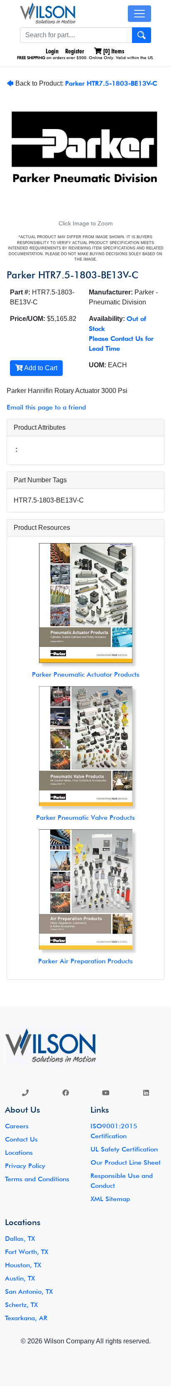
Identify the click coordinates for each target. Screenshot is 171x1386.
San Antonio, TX (29, 1291)
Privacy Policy (25, 1166)
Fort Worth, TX (26, 1252)
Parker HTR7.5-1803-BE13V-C (111, 83)
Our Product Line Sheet (125, 1162)
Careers (17, 1126)
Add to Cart (40, 367)
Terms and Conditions (37, 1179)
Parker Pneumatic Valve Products (85, 817)
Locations (19, 1152)
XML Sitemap (110, 1199)
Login (51, 51)
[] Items (113, 51)
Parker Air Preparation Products (85, 961)
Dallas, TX (20, 1238)
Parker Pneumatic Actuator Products (85, 674)
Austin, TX (20, 1278)
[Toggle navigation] (139, 13)
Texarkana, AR (26, 1318)
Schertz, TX (21, 1305)
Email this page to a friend (46, 407)
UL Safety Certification (124, 1149)
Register (74, 51)
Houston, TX (23, 1265)
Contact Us (21, 1139)
